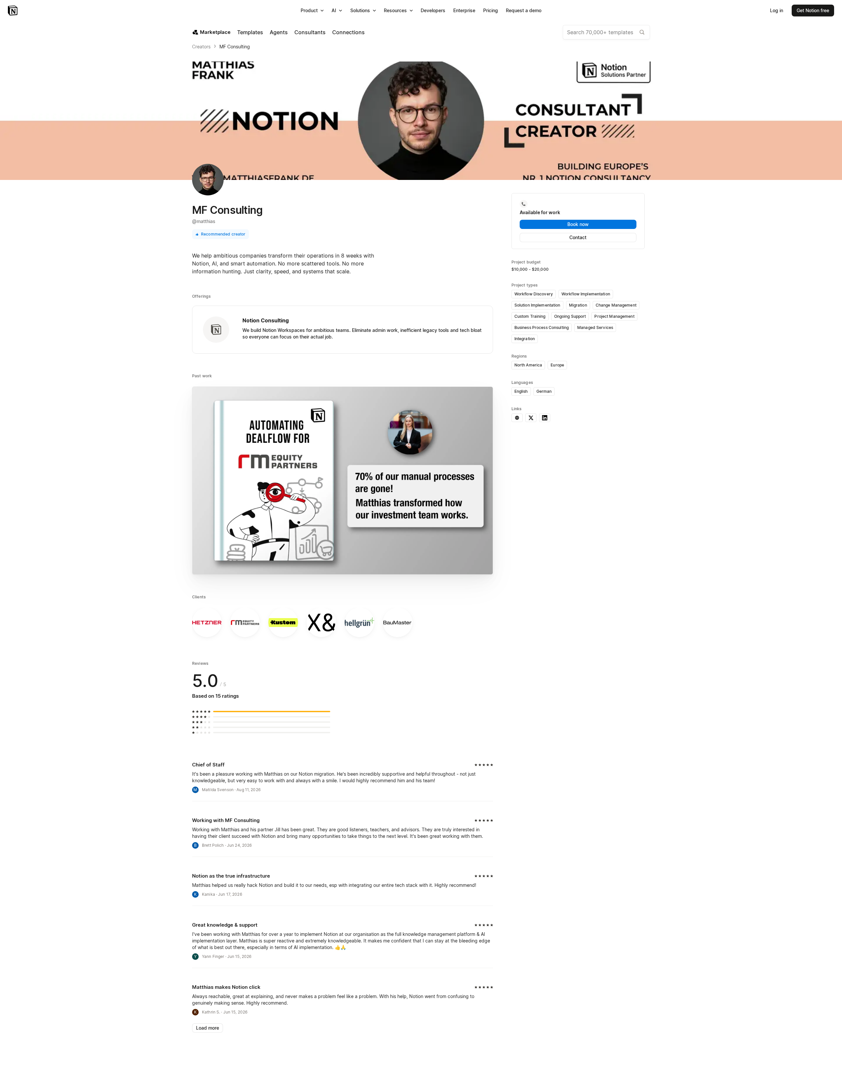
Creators (201, 46)
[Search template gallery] (642, 32)
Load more (207, 1028)
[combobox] (606, 32)
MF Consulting (234, 46)
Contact (577, 237)
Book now (578, 224)
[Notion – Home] (13, 10)
